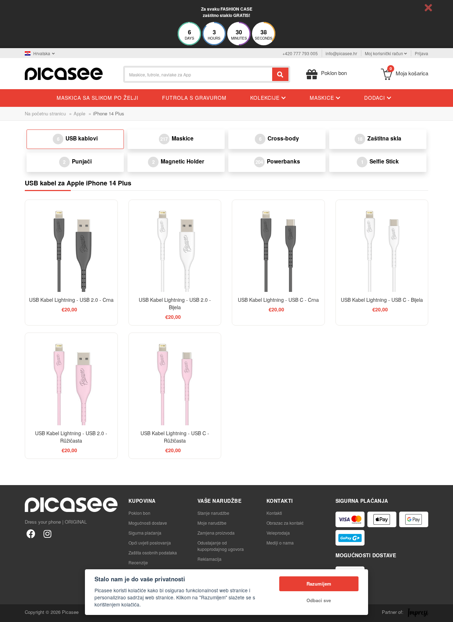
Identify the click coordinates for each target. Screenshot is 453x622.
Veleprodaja (278, 533)
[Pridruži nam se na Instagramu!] (47, 533)
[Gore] (9, 612)
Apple (79, 113)
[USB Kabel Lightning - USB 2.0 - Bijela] (175, 246)
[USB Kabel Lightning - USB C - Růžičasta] (175, 379)
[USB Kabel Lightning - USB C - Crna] (278, 246)
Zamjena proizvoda (216, 533)
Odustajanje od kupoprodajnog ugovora (220, 546)
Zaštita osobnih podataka (152, 552)
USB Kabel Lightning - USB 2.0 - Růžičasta (71, 437)
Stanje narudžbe (213, 513)
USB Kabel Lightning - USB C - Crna (278, 299)
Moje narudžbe (211, 523)
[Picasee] (64, 73)
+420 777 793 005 (300, 53)
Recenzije (138, 562)
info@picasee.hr (341, 53)
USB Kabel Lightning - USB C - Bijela (382, 299)
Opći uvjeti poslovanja (149, 543)
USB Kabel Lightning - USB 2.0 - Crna (71, 299)
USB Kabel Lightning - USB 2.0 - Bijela (175, 303)
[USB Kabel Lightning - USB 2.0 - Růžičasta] (71, 379)
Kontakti (274, 513)
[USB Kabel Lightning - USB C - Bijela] (382, 246)
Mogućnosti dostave (147, 523)
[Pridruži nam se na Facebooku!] (31, 533)
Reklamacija (209, 559)
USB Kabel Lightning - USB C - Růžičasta (175, 437)
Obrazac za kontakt (284, 523)
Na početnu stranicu (45, 113)
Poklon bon (139, 513)
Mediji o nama (280, 543)
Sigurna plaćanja (144, 533)
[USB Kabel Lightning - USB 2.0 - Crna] (71, 246)
